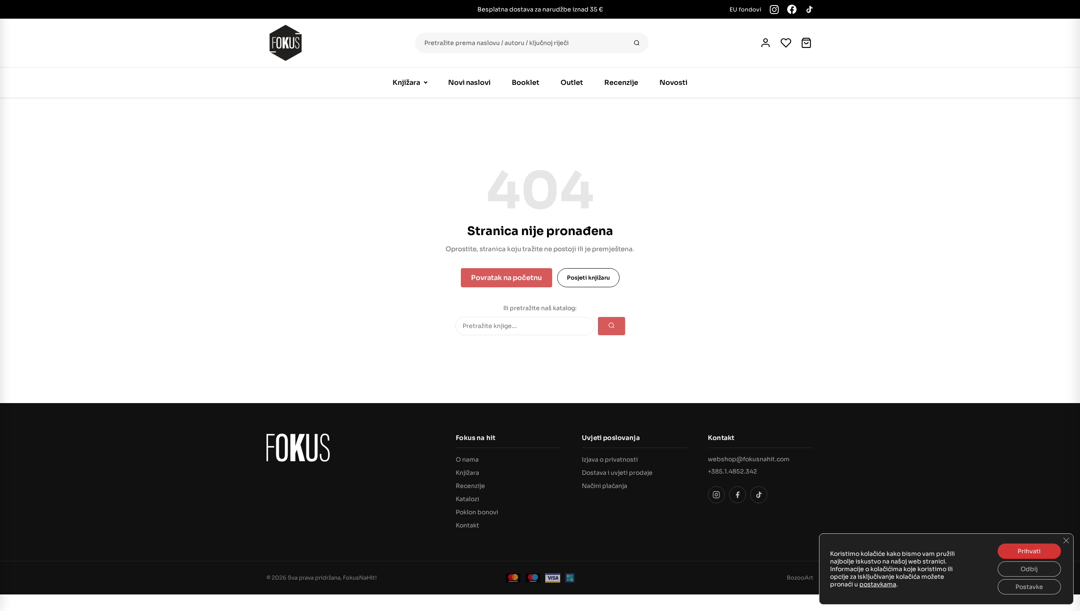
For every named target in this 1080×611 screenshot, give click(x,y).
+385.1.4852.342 (732, 471)
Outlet (572, 82)
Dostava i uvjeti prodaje (617, 472)
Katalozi (467, 499)
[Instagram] (774, 9)
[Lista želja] (786, 43)
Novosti (673, 82)
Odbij (1029, 569)
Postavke (1029, 587)
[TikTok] (809, 9)
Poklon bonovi (477, 512)
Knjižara (406, 82)
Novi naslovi (469, 82)
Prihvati (1029, 551)
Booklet (525, 82)
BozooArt (800, 577)
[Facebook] (792, 9)
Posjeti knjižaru (588, 277)
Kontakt (467, 525)
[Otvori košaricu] (806, 43)
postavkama (877, 584)
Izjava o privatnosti (610, 459)
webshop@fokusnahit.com (749, 459)
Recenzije (621, 82)
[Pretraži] (636, 43)
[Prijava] (765, 43)
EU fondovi (745, 9)
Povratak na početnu (506, 277)
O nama (467, 459)
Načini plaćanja (604, 486)
